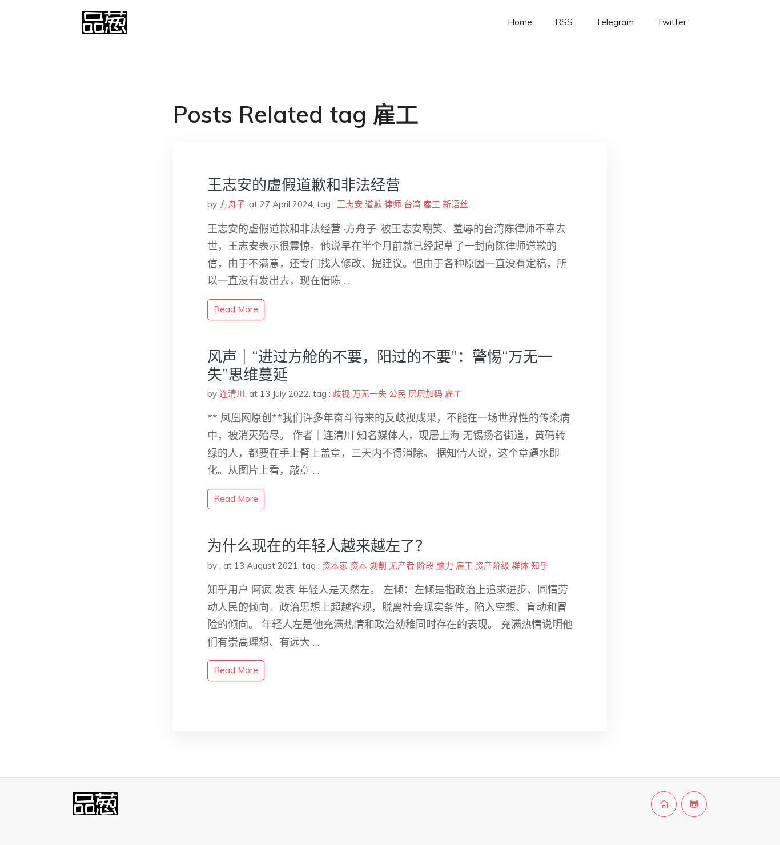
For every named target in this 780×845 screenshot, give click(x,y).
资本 (358, 565)
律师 (392, 204)
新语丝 (455, 204)
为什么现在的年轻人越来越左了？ (318, 545)
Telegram (615, 22)
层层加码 (425, 393)
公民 (397, 393)
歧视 (341, 393)
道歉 (373, 204)
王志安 (350, 204)
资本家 (335, 565)
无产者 (402, 565)
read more (236, 309)
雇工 (431, 204)
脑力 (444, 565)
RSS (564, 22)
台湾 (412, 204)
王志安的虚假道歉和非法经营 (303, 184)
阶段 (425, 565)
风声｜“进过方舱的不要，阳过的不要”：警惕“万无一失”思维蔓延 (380, 365)
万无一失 (369, 393)
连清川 (232, 393)
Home (520, 22)
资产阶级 (492, 565)
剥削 (378, 565)
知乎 (539, 565)
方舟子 (232, 204)
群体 (520, 565)
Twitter (671, 22)
